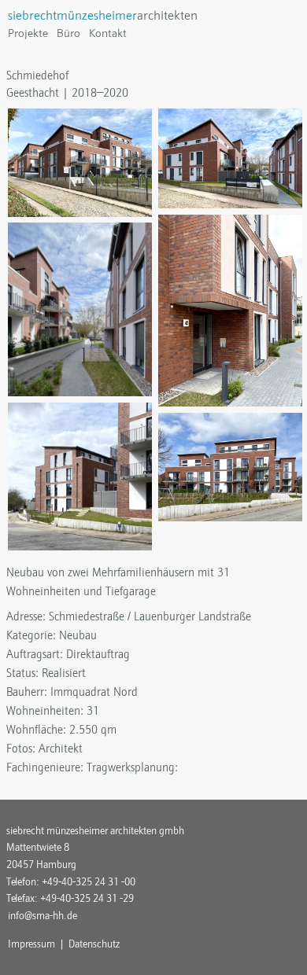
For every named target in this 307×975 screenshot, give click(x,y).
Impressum (31, 944)
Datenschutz (94, 944)
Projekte (28, 33)
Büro (68, 33)
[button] (80, 161)
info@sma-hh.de (42, 915)
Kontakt (108, 33)
